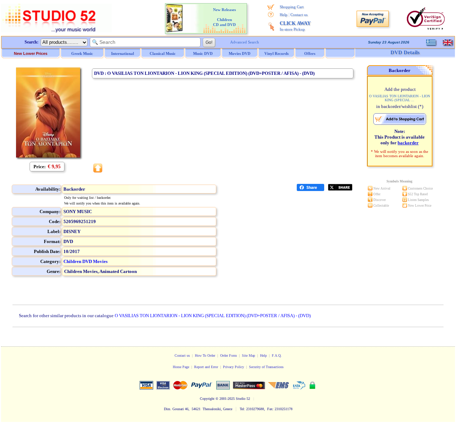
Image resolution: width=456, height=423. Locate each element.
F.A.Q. (277, 355)
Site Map (248, 355)
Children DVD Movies (85, 261)
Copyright (207, 399)
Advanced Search (244, 42)
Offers (309, 53)
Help (283, 14)
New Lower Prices (30, 53)
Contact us (298, 14)
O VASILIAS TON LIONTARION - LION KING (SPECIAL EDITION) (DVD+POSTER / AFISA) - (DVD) (213, 315)
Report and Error (206, 367)
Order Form (228, 355)
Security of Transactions (266, 367)
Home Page (181, 367)
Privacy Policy (233, 367)
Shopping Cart (292, 7)
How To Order (205, 355)
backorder (408, 142)
